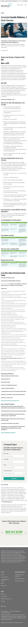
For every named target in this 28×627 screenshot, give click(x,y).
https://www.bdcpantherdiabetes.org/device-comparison (11, 358)
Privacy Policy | (4, 611)
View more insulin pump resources (10, 400)
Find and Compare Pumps (7, 277)
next (25, 533)
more (20, 562)
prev (2, 533)
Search (21, 4)
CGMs (2, 574)
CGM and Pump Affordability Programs (11, 280)
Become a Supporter (6, 598)
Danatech (6, 5)
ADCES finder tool (7, 501)
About (6, 1)
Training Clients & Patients (7, 388)
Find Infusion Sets (5, 382)
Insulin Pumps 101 (5, 378)
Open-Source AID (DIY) (7, 397)
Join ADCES (25, 1)
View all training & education (8, 432)
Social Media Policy (5, 612)
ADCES (2, 1)
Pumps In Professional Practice (9, 385)
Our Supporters (14, 1)
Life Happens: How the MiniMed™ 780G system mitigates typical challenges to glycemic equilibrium (13, 428)
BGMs (2, 583)
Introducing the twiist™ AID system (10, 423)
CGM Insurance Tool (20, 580)
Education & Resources (20, 572)
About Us (3, 594)
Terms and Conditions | (15, 611)
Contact (9, 1)
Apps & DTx (4, 585)
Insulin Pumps (4, 577)
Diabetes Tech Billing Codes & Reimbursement (13, 394)
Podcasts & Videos (19, 578)
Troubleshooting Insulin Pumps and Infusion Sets (13, 391)
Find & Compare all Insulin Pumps (9, 375)
